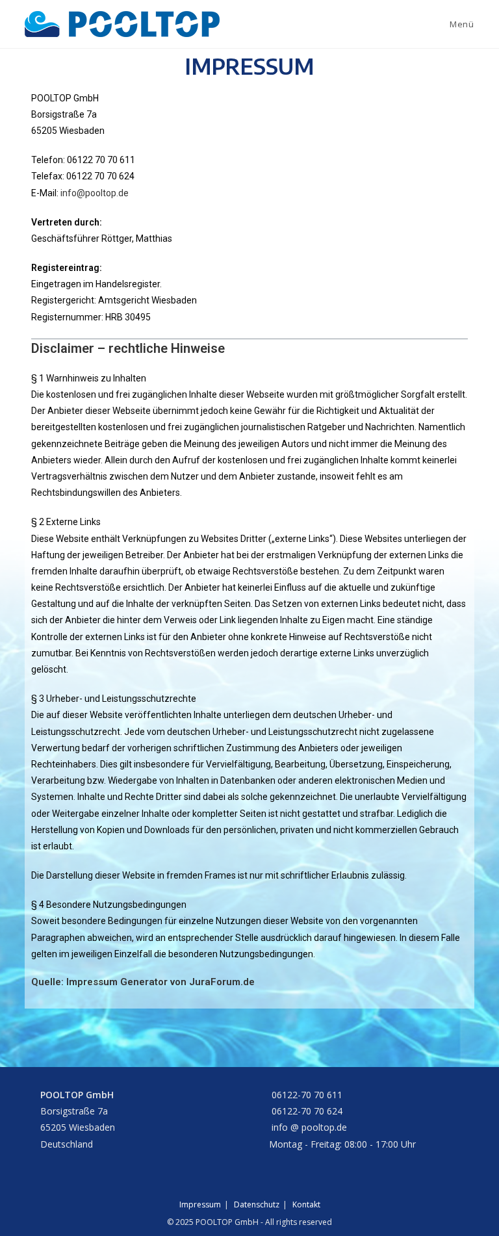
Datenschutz (256, 1204)
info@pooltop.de (94, 193)
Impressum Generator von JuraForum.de (160, 982)
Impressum (200, 1204)
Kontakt (306, 1204)
